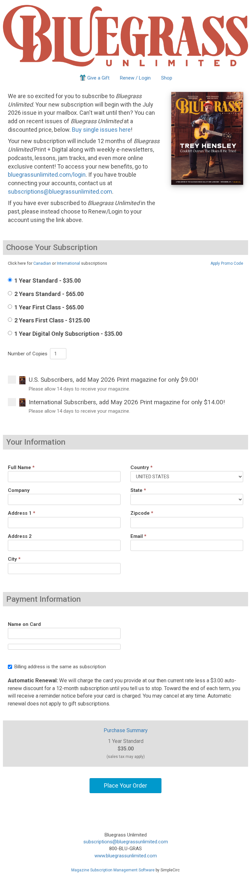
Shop (166, 78)
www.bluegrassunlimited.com (125, 856)
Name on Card (24, 624)
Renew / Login (135, 78)
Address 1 (21, 513)
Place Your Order (125, 785)
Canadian (42, 263)
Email (138, 536)
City (14, 559)
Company (19, 490)
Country (141, 467)
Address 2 (20, 536)
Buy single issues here (101, 129)
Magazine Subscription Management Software (113, 870)
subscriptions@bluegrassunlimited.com (60, 191)
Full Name (21, 467)
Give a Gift (98, 78)
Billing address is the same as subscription (60, 667)
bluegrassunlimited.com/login (47, 174)
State (138, 490)
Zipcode (141, 513)
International (68, 263)
